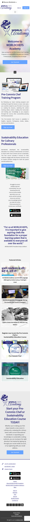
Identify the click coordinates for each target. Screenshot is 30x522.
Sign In (15, 490)
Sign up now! (7, 127)
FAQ (15, 494)
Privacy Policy (16, 512)
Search (15, 496)
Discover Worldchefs (9, 2)
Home (15, 481)
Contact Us (15, 500)
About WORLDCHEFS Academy (15, 483)
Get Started (15, 62)
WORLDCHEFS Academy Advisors (15, 485)
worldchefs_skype (9, 466)
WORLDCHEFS (15, 498)
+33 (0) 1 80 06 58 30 (10, 464)
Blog (15, 487)
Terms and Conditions (16, 516)
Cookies (17, 514)
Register (15, 492)
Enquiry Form (8, 469)
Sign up (26, 8)
